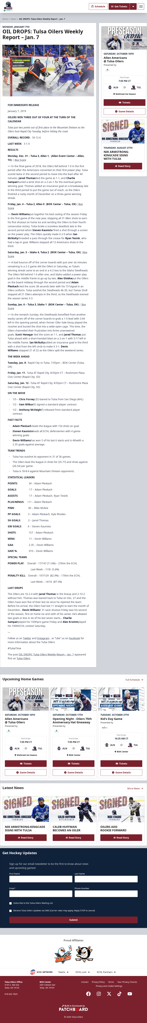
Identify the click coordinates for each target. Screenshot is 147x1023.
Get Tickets (121, 6)
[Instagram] (99, 994)
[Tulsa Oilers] (8, 6)
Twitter (27, 638)
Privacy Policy (98, 982)
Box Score (20, 160)
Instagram (43, 638)
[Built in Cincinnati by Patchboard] (73, 1008)
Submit (73, 919)
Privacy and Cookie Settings (109, 986)
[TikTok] (119, 994)
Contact (84, 982)
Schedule (100, 6)
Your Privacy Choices (127, 982)
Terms (111, 982)
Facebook (74, 638)
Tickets (126, 102)
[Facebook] (88, 994)
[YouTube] (130, 994)
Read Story (124, 166)
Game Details (126, 111)
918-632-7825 (11, 994)
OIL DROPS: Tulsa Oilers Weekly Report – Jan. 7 (46, 654)
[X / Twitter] (109, 994)
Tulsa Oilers (23, 658)
